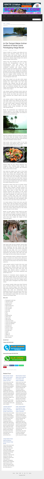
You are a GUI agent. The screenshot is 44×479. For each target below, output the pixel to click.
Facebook (12, 365)
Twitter (17, 365)
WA (24, 473)
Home (4, 23)
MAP (20, 473)
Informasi (8, 23)
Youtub (30, 473)
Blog (4, 19)
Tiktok (17, 473)
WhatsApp (21, 365)
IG (22, 473)
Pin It (5, 367)
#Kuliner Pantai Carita (11, 369)
